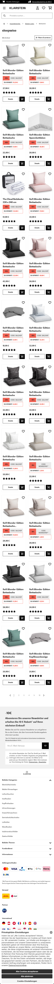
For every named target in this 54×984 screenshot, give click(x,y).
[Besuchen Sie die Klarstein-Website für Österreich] (8, 923)
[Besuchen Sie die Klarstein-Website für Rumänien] (29, 929)
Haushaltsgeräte (15, 23)
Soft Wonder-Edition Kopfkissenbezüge (13, 329)
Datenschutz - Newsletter (37, 762)
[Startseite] (6, 23)
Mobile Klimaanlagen (10, 789)
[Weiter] (43, 695)
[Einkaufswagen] (50, 8)
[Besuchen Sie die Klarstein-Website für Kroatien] (24, 929)
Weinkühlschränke (9, 785)
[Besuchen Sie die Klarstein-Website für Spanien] (29, 923)
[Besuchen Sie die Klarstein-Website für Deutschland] (3, 923)
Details (10, 99)
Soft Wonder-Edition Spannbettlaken (39, 136)
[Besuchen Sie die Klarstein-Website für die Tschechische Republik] (8, 929)
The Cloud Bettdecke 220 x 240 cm (13, 200)
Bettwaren (42, 23)
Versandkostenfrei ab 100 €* (42, 2)
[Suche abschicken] (4, 15)
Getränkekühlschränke (10, 817)
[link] (14, 55)
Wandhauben (7, 827)
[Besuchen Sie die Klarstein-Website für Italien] (24, 923)
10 (39, 695)
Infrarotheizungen (8, 808)
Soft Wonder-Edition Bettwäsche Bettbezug (13, 525)
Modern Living (29, 23)
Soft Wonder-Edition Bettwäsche (13, 72)
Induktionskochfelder (10, 832)
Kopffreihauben (8, 803)
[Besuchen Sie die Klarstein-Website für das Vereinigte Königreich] (35, 923)
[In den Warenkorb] (22, 99)
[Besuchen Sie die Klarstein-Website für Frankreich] (19, 923)
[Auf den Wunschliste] (23, 45)
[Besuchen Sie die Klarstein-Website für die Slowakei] (3, 929)
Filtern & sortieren (44, 38)
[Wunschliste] (43, 8)
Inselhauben (6, 799)
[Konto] (37, 8)
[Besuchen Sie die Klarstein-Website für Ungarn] (14, 929)
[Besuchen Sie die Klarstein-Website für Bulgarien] (35, 929)
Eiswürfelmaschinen (9, 813)
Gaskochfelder (7, 836)
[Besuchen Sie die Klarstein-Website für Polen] (19, 929)
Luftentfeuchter (8, 794)
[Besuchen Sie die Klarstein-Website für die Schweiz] (14, 923)
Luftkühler (6, 822)
